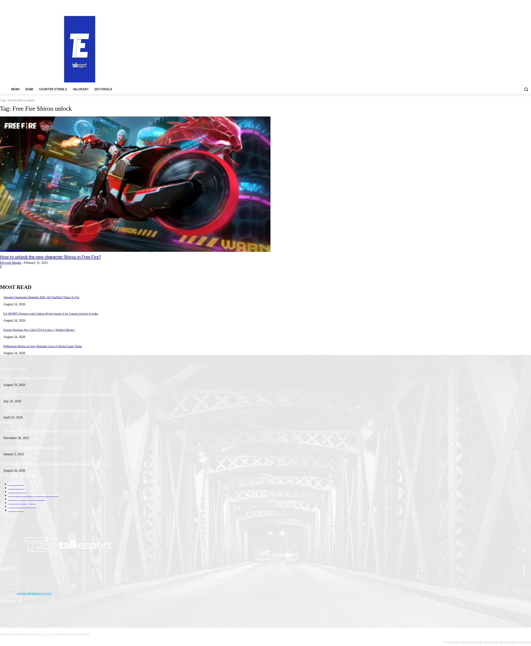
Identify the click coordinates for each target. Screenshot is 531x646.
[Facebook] (4, 612)
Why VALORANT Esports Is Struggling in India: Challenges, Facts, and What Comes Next (57, 394)
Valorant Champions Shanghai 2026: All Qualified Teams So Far (41, 297)
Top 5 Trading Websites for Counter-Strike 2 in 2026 (34, 377)
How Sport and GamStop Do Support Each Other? (33, 447)
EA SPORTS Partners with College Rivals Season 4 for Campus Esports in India (50, 313)
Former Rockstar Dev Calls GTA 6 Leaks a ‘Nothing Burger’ (39, 330)
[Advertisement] (345, 48)
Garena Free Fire (11, 250)
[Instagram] (15, 612)
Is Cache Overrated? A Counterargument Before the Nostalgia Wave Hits (45, 410)
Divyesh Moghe (10, 262)
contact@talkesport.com (34, 593)
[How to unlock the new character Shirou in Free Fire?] (135, 184)
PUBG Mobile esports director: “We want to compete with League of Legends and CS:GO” (57, 463)
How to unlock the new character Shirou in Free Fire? (50, 256)
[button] (526, 89)
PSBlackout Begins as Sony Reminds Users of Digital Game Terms (42, 346)
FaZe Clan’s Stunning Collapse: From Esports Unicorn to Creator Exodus (46, 431)
